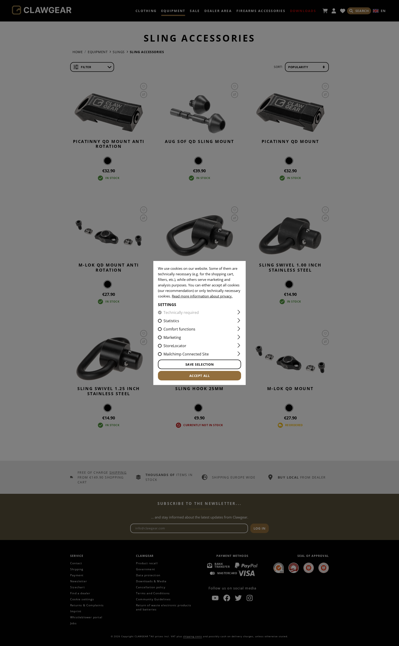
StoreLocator (174, 345)
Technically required (181, 312)
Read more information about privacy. (202, 296)
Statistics (171, 320)
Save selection (199, 364)
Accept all (199, 375)
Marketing (172, 337)
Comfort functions (179, 329)
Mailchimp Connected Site (186, 354)
